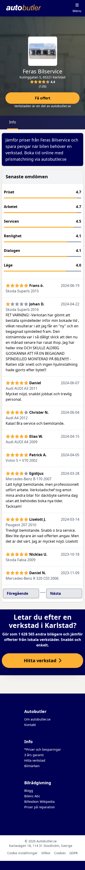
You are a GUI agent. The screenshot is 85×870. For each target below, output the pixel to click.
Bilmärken (32, 766)
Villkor (46, 853)
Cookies (60, 853)
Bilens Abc (32, 796)
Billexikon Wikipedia (39, 801)
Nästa (55, 593)
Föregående (17, 593)
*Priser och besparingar (42, 749)
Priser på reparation (39, 807)
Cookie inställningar (22, 853)
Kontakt (30, 725)
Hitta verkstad (34, 760)
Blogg (28, 790)
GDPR (73, 853)
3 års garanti (34, 755)
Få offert (42, 98)
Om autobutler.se (37, 719)
